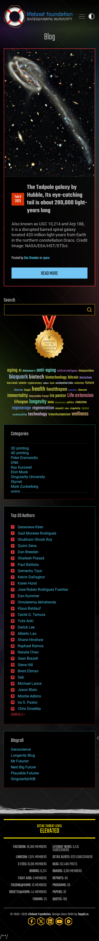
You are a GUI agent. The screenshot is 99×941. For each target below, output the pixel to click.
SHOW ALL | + (18, 715)
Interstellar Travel (39, 396)
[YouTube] (59, 921)
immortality (17, 395)
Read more (49, 273)
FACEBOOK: (19, 847)
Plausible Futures (25, 773)
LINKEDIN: (21, 857)
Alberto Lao (27, 633)
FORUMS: (38, 899)
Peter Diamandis (24, 458)
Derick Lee (26, 627)
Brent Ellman (28, 671)
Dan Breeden (31, 258)
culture (46, 383)
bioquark (18, 377)
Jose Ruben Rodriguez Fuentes (43, 589)
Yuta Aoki (25, 621)
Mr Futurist (20, 761)
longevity (38, 402)
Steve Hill (25, 665)
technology (37, 414)
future (89, 383)
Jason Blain (27, 690)
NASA (51, 402)
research (59, 408)
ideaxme (82, 390)
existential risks (64, 383)
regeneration (43, 408)
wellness (80, 414)
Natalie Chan (28, 652)
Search (89, 309)
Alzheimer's (29, 371)
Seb (21, 677)
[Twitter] (41, 921)
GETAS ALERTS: (61, 857)
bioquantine (86, 371)
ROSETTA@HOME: (19, 892)
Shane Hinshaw (30, 640)
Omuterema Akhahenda (37, 602)
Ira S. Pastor (28, 702)
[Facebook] (31, 921)
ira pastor (58, 395)
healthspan (57, 389)
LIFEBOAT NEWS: (62, 847)
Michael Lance (29, 683)
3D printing (20, 448)
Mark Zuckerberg (24, 486)
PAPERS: (57, 892)
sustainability (19, 415)
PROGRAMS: (59, 885)
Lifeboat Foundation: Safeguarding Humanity (38, 16)
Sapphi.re (83, 914)
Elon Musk (19, 472)
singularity (75, 408)
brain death (12, 383)
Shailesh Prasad (31, 558)
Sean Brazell (28, 658)
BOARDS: (57, 871)
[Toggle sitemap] (82, 16)
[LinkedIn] (50, 921)
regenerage (21, 408)
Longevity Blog (23, 755)
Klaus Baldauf (29, 608)
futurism (18, 390)
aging (12, 370)
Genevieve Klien (30, 527)
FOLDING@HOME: (21, 885)
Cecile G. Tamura (31, 614)
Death (52, 383)
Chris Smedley (29, 708)
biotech (36, 377)
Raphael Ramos (31, 646)
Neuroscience (60, 403)
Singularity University (28, 477)
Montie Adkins (29, 696)
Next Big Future (23, 767)
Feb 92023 (18, 199)
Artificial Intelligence (67, 371)
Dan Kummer (28, 596)
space (46, 258)
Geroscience (21, 749)
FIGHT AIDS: (25, 878)
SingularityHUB (23, 779)
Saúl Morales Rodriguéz (37, 533)
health (38, 389)
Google (27, 390)
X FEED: (22, 864)
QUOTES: (57, 899)
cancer (22, 383)
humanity (72, 390)
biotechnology (56, 377)
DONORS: (34, 871)
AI (20, 371)
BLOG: (55, 864)
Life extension (80, 396)
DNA (14, 462)
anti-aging (46, 370)
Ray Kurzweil (21, 467)
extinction (79, 383)
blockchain (85, 378)
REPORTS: (58, 878)
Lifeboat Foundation (39, 914)
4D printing (20, 453)
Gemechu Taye (30, 571)
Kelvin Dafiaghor (31, 577)
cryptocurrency (35, 383)
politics (70, 402)
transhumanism (59, 414)
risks (67, 408)
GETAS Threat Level (49, 829)
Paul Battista (28, 564)
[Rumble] (68, 921)
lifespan (21, 402)
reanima (81, 402)
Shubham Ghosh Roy (35, 539)
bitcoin (73, 377)
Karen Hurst (27, 583)
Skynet (16, 481)
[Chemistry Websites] (49, 338)
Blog (49, 37)
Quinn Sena (27, 546)
